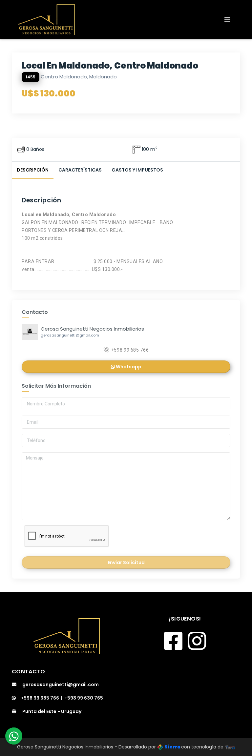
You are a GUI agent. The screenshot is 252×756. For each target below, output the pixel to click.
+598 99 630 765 (83, 698)
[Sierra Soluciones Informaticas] (230, 747)
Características (80, 170)
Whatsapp (128, 366)
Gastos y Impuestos (137, 170)
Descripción (33, 170)
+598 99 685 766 (130, 350)
